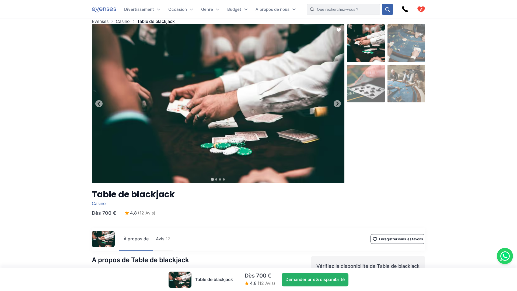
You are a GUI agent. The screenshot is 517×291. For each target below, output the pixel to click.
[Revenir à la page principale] (104, 9)
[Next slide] (337, 103)
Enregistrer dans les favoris (401, 239)
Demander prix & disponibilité (314, 279)
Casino (123, 21)
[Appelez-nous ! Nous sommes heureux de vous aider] (405, 9)
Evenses (100, 21)
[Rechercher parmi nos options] (387, 9)
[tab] (212, 179)
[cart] (421, 9)
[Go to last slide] (99, 103)
